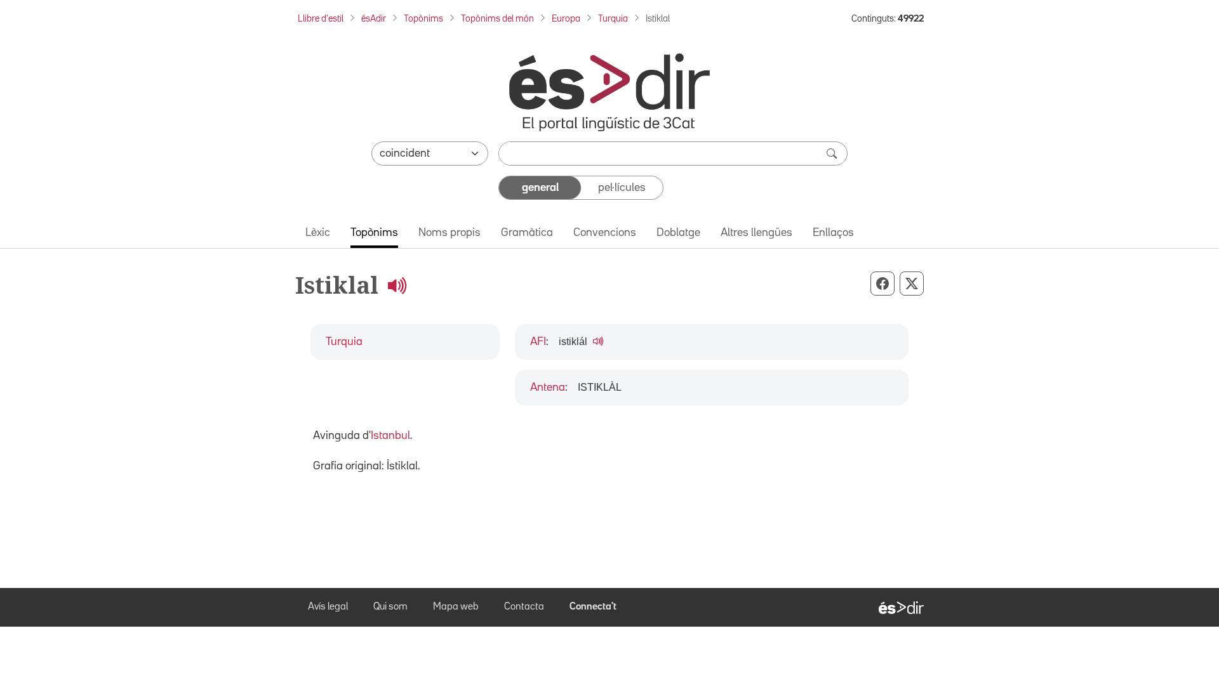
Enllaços (833, 233)
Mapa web (456, 607)
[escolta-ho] (397, 285)
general (540, 188)
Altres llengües (756, 233)
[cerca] (833, 153)
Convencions (604, 233)
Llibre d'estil (320, 19)
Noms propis (449, 233)
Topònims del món (497, 19)
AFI (538, 342)
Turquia (613, 19)
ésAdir (373, 19)
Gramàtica (527, 233)
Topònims (423, 19)
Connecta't (593, 607)
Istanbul (390, 436)
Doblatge (678, 233)
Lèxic (317, 233)
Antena (547, 387)
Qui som (390, 607)
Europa (566, 19)
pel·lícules (622, 188)
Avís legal (328, 607)
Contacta (524, 607)
